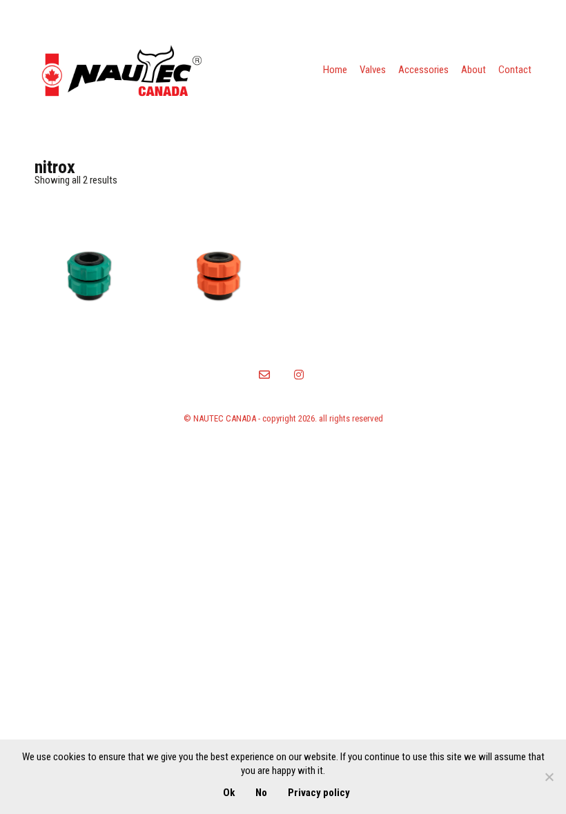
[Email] (264, 374)
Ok (229, 792)
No (261, 792)
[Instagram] (299, 374)
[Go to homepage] (121, 70)
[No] (549, 777)
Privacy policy (319, 792)
